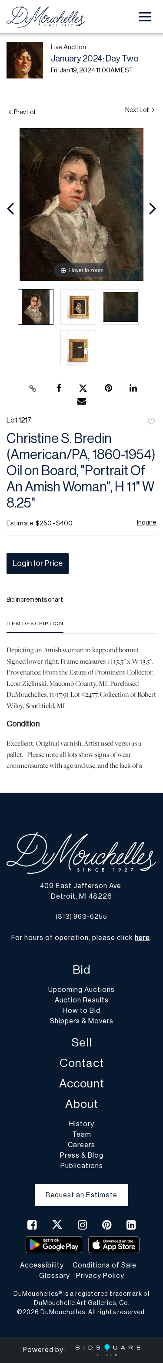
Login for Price (38, 563)
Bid (81, 970)
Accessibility (42, 1265)
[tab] (35, 626)
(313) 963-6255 (81, 916)
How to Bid (81, 1010)
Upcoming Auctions (81, 989)
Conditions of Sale (104, 1265)
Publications (81, 1165)
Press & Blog (81, 1155)
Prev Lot (24, 112)
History (81, 1124)
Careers (81, 1145)
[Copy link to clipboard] (32, 388)
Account (81, 1084)
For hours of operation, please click (80, 937)
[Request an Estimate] (81, 1188)
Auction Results (82, 1000)
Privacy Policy (100, 1275)
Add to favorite (151, 422)
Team (81, 1134)
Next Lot (137, 110)
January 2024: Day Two (95, 59)
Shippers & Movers (81, 1021)
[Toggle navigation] (144, 16)
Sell (81, 1043)
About (81, 1104)
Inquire (146, 522)
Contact (82, 1063)
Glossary (54, 1275)
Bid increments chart (35, 600)
